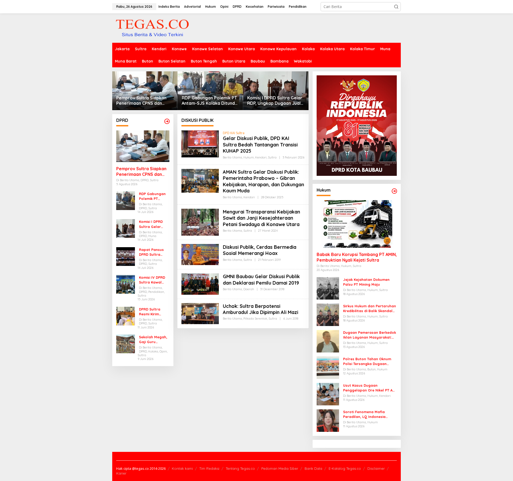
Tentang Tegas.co (240, 468)
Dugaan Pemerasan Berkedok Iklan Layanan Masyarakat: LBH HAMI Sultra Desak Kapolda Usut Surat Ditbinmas (369, 335)
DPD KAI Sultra (233, 133)
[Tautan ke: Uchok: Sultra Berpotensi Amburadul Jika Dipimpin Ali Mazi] (200, 313)
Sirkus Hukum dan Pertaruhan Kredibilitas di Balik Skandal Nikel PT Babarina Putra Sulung (369, 308)
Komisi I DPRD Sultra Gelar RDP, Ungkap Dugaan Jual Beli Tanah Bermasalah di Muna (274, 100)
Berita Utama (232, 157)
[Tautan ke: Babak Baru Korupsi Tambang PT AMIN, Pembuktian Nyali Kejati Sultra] (357, 224)
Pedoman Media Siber (279, 468)
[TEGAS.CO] (152, 27)
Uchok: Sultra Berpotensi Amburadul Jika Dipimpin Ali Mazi (260, 309)
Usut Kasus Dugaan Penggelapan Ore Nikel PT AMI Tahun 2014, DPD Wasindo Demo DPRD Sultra (370, 388)
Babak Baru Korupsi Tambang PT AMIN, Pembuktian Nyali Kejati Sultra (357, 257)
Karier (121, 473)
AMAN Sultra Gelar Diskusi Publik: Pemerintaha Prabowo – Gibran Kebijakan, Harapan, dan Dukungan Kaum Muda (263, 181)
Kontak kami (182, 468)
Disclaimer (376, 468)
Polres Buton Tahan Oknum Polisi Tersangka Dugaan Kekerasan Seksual (367, 361)
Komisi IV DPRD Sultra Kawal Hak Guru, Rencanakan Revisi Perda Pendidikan (152, 280)
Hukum (248, 157)
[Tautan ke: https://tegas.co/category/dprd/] (167, 121)
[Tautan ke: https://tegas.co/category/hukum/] (394, 191)
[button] (396, 6)
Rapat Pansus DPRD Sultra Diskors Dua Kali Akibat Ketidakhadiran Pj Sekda (153, 252)
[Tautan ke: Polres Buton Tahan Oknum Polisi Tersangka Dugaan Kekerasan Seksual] (328, 367)
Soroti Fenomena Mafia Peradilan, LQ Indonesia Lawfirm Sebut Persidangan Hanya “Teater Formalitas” (367, 414)
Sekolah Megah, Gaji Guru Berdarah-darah (154, 339)
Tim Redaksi (209, 468)
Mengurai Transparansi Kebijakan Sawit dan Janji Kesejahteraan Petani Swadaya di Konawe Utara (261, 218)
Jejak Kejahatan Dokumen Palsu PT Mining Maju (366, 281)
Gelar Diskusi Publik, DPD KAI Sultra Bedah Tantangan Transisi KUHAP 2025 (260, 144)
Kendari (261, 157)
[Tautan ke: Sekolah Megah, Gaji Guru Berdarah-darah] (125, 343)
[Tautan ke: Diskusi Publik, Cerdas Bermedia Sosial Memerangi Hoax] (200, 254)
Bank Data (313, 468)
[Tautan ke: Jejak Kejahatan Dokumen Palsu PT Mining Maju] (328, 287)
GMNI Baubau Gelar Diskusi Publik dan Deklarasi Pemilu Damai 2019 (261, 279)
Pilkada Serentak (255, 318)
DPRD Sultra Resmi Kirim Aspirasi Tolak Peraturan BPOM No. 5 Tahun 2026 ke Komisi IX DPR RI (154, 311)
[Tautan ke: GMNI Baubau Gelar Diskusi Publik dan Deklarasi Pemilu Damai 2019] (200, 283)
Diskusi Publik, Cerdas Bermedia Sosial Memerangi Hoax (259, 250)
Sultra (272, 157)
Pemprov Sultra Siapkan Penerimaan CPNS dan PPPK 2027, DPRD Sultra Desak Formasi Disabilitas (143, 100)
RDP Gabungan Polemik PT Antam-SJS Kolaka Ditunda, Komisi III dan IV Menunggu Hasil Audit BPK (210, 100)
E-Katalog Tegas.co (345, 468)
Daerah (248, 289)
